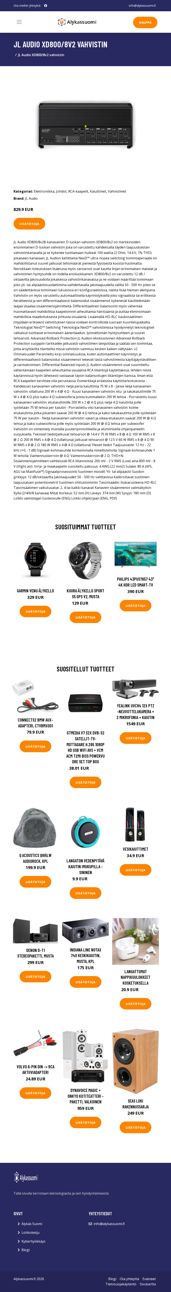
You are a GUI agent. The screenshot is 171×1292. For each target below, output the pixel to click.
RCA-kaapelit (78, 191)
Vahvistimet (117, 191)
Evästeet (149, 1279)
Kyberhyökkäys (33, 1241)
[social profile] (46, 6)
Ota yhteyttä (129, 1279)
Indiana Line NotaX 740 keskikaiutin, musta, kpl (85, 955)
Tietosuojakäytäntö (121, 1284)
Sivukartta (148, 1284)
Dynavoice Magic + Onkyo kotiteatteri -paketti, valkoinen (86, 1096)
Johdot (61, 191)
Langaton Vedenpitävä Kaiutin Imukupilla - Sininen (85, 866)
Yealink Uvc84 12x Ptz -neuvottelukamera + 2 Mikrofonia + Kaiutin (136, 711)
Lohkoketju (30, 1232)
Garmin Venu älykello (35, 590)
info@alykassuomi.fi (142, 6)
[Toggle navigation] (19, 22)
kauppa (145, 22)
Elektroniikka (44, 191)
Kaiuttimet (98, 191)
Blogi (25, 1250)
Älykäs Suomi (31, 1223)
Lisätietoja (29, 224)
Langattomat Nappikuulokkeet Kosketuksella (135, 977)
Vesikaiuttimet (135, 849)
